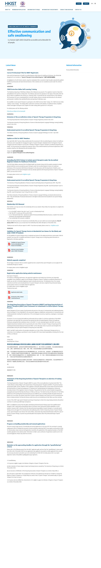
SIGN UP (86, 3)
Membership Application (18, 9)
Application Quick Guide (16, 292)
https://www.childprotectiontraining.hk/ (16, 111)
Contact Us (78, 9)
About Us (7, 9)
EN (92, 3)
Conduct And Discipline (66, 9)
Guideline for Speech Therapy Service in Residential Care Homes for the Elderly (18, 244)
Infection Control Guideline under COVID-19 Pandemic (17, 250)
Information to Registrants (50, 9)
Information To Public (34, 9)
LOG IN (78, 3)
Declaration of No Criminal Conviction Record (17, 297)
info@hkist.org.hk (26, 174)
